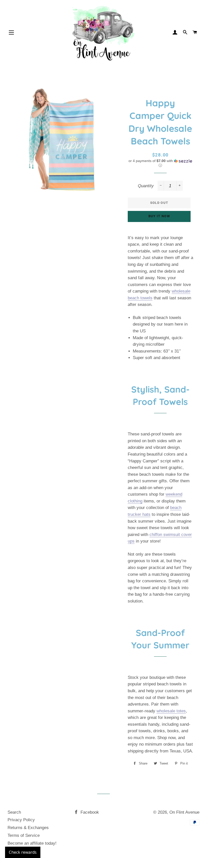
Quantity (146, 185)
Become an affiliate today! (32, 843)
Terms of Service (24, 835)
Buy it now (159, 216)
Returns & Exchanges (28, 827)
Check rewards (23, 852)
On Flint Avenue (184, 812)
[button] (160, 163)
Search (14, 812)
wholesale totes (171, 711)
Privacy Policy (21, 819)
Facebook (89, 812)
